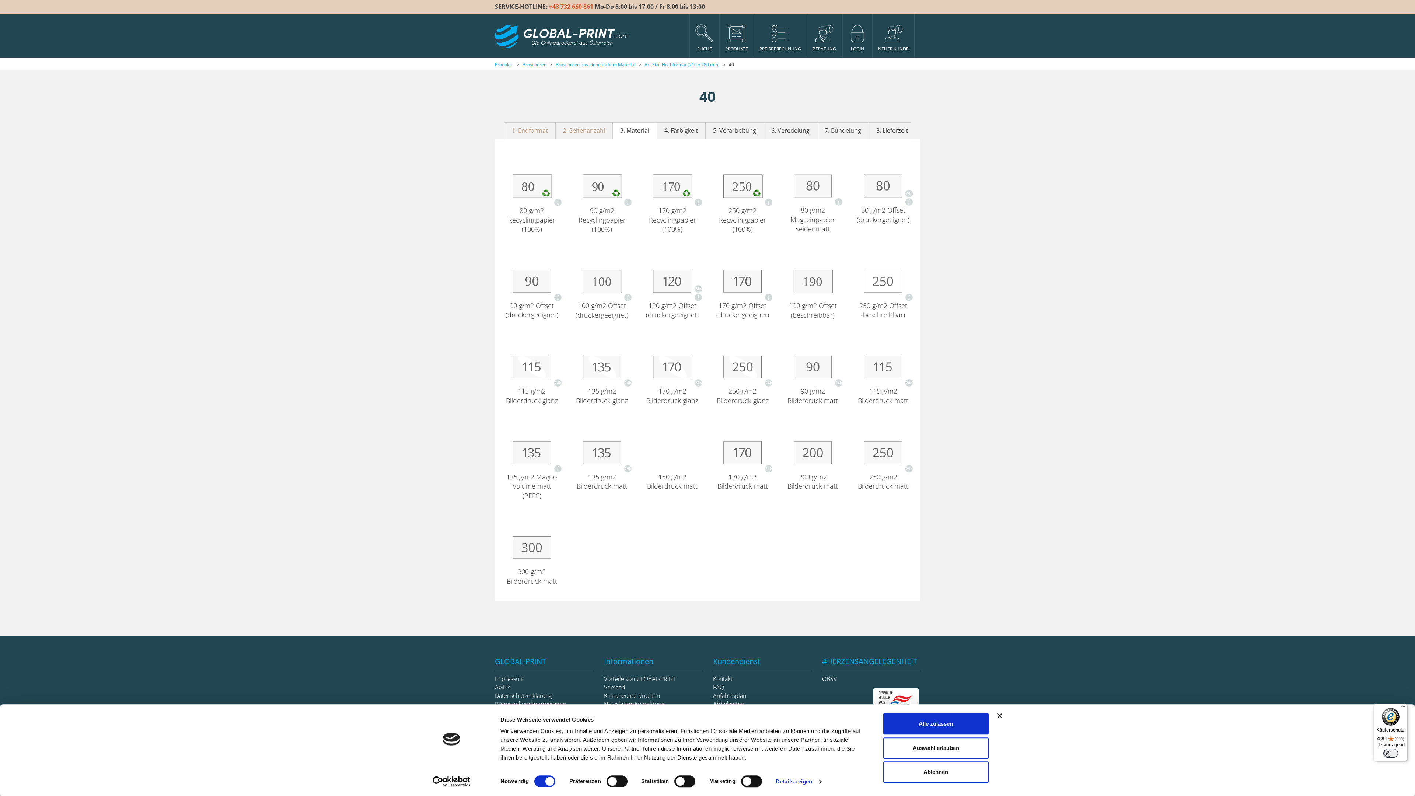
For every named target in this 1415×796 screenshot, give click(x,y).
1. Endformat (530, 130)
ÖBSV (829, 679)
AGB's (502, 687)
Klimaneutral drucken (632, 696)
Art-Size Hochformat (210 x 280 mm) (682, 65)
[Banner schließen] (999, 715)
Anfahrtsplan (729, 696)
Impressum (509, 679)
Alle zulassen (936, 723)
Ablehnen (935, 772)
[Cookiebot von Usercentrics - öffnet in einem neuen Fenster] (451, 781)
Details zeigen (794, 781)
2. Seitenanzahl (584, 130)
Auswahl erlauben (936, 748)
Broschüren (534, 65)
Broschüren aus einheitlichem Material (595, 65)
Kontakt (723, 679)
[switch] (617, 781)
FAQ (718, 687)
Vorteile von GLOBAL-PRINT (640, 679)
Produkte (504, 65)
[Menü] (1403, 708)
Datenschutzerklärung (523, 696)
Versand (614, 687)
